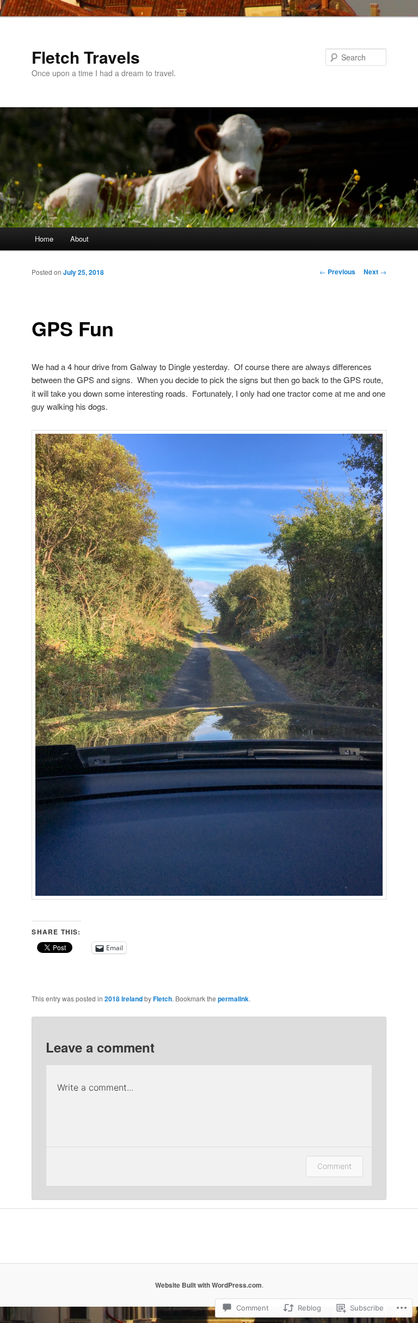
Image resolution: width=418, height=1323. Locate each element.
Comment (334, 1166)
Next (375, 271)
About (79, 238)
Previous (337, 271)
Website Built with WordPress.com (208, 1285)
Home (44, 238)
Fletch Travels (86, 57)
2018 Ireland (123, 999)
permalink (233, 999)
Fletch (162, 999)
